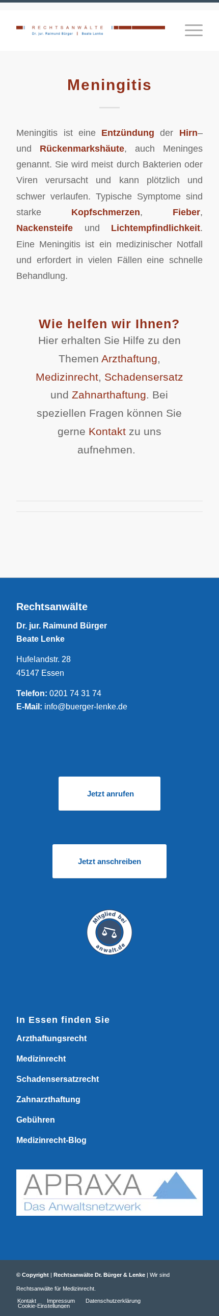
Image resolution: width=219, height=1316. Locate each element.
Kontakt (107, 431)
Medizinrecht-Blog (51, 1140)
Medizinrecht (67, 377)
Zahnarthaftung (109, 394)
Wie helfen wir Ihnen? (109, 324)
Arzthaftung (129, 358)
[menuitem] (189, 30)
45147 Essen (40, 673)
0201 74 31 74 (75, 693)
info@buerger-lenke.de (85, 706)
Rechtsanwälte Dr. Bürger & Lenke (99, 1275)
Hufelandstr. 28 (43, 659)
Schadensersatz (143, 377)
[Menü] (189, 30)
